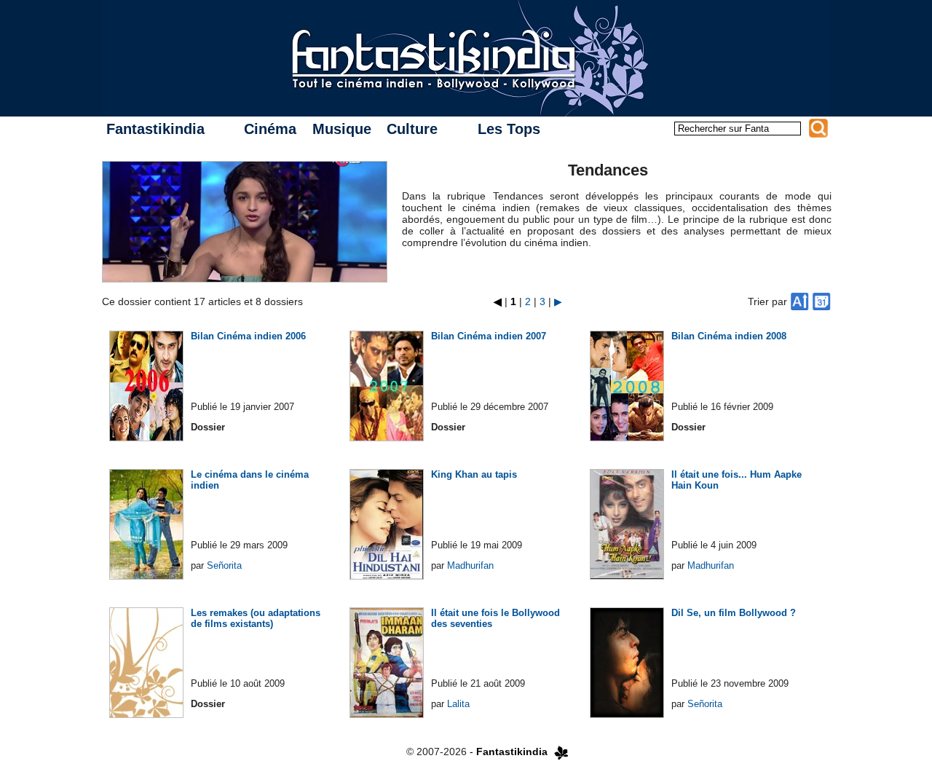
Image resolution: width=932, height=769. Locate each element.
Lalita (458, 703)
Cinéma (270, 129)
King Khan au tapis (474, 474)
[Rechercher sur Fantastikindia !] (818, 128)
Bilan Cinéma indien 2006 (248, 336)
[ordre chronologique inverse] (821, 301)
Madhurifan (470, 565)
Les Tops (509, 129)
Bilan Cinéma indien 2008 (728, 336)
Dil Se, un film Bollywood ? (733, 612)
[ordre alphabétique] (799, 301)
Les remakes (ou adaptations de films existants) (255, 618)
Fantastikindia (155, 129)
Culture (412, 129)
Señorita (224, 565)
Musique (341, 129)
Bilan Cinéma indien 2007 (488, 336)
